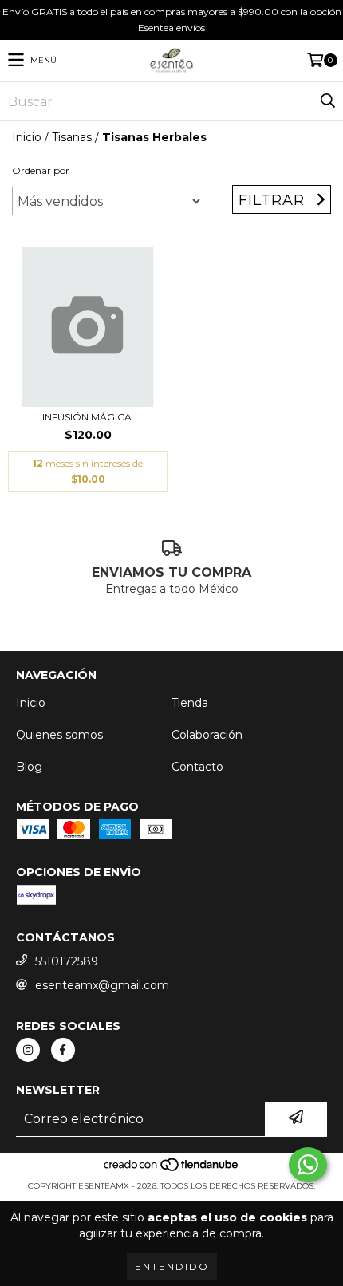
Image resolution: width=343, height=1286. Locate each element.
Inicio (26, 137)
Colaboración (207, 735)
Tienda (190, 703)
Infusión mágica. (88, 417)
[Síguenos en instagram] (28, 1050)
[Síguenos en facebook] (63, 1050)
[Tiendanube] (172, 1170)
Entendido (172, 1266)
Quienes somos (59, 735)
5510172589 (66, 961)
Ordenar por (40, 170)
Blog (29, 766)
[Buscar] (327, 101)
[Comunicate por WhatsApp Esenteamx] (308, 1164)
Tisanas (72, 137)
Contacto (197, 766)
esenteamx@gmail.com (102, 985)
